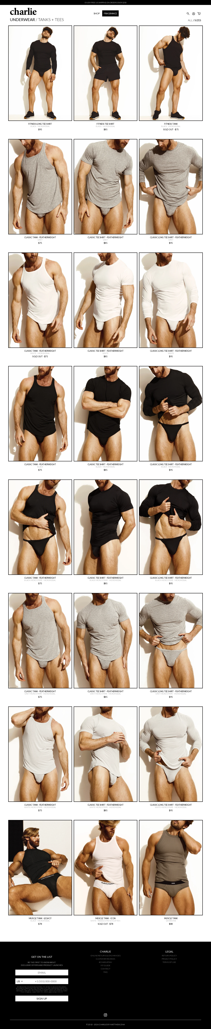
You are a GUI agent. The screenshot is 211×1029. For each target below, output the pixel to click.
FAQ (105, 972)
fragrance (110, 13)
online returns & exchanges (105, 955)
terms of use (169, 962)
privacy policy (169, 959)
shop (97, 13)
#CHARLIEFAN (105, 962)
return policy (169, 955)
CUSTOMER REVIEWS (105, 959)
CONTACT (105, 968)
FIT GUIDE (105, 965)
